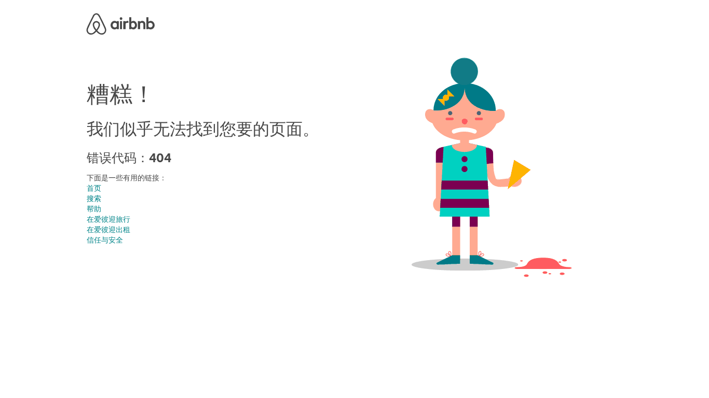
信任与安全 (105, 240)
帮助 (94, 209)
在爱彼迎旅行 (108, 219)
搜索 (94, 198)
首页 (94, 188)
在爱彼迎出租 (108, 229)
